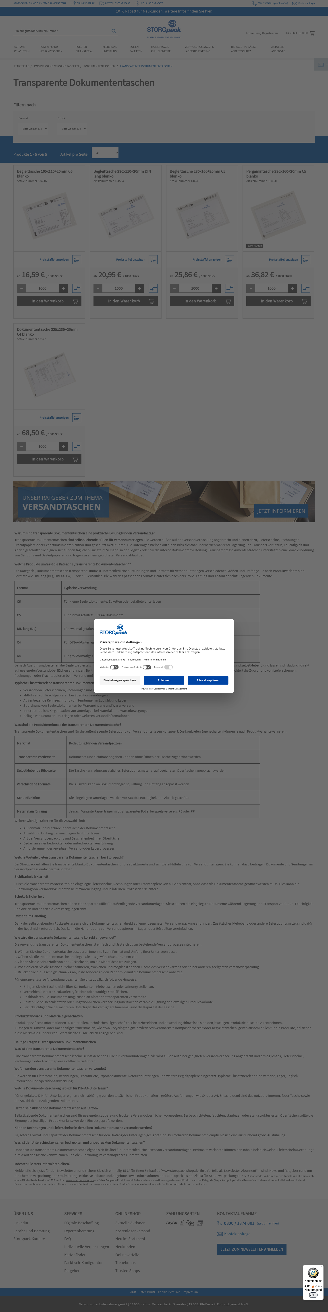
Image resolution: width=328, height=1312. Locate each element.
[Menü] (321, 1267)
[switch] (313, 1295)
